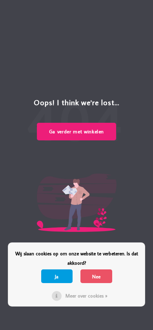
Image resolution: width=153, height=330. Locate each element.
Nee (96, 276)
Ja (56, 276)
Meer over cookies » (86, 295)
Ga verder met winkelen (76, 131)
